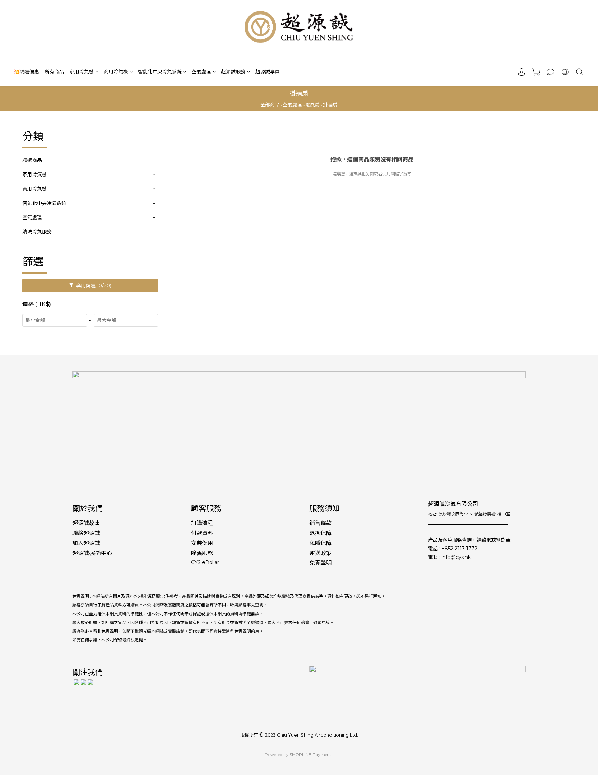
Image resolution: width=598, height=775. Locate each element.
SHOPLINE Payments (311, 754)
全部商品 (270, 104)
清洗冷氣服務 (37, 232)
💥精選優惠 (26, 72)
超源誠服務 (233, 72)
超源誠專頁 (267, 72)
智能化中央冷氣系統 (160, 72)
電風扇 (312, 104)
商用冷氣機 (116, 72)
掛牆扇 (330, 104)
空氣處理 (201, 72)
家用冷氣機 (82, 72)
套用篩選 (93, 286)
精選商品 (32, 160)
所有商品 (54, 72)
